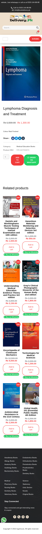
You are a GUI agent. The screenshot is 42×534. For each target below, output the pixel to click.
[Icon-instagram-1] (23, 516)
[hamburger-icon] (5, 39)
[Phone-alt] (18, 516)
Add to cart (17, 160)
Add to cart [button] (11, 248)
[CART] (37, 32)
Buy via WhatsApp (12, 254)
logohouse (20, 529)
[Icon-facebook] (14, 516)
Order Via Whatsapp (31, 160)
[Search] (37, 28)
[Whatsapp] (27, 516)
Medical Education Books (26, 146)
